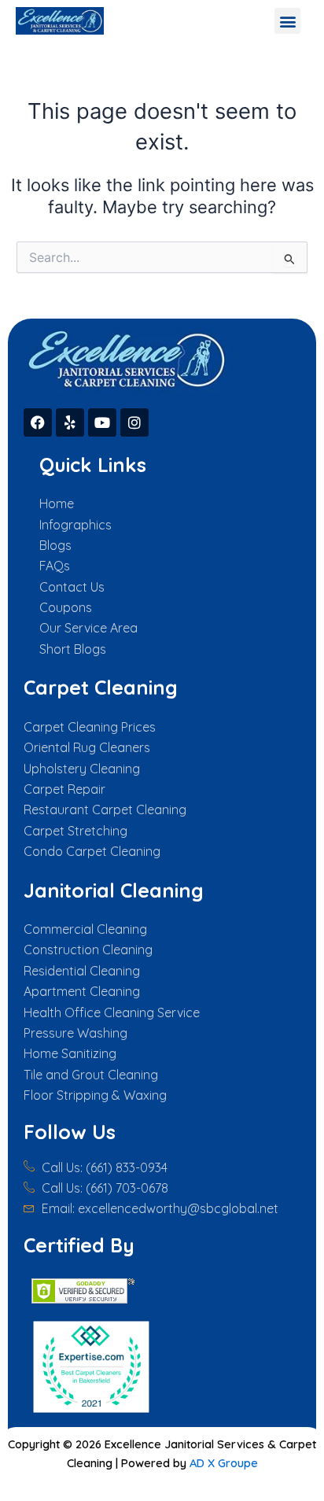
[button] (287, 21)
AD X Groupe (224, 1462)
